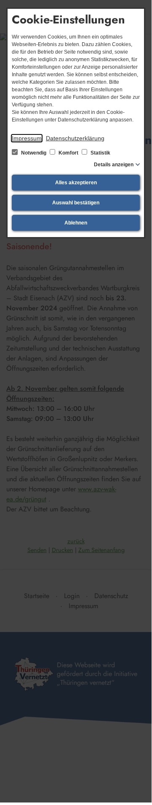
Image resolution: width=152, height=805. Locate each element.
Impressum (27, 138)
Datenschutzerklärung (75, 138)
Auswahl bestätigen (75, 203)
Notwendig (34, 153)
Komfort (68, 153)
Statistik (99, 153)
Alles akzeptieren (76, 183)
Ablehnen (75, 223)
